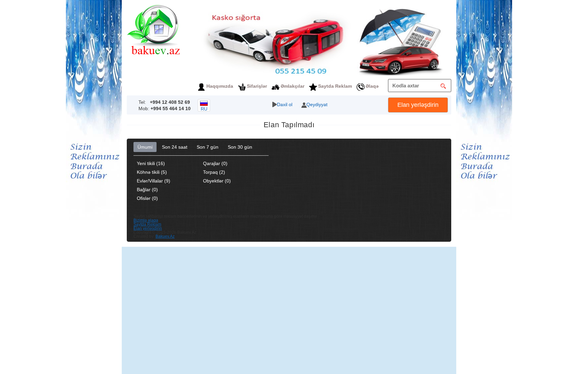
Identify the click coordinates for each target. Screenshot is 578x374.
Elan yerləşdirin (418, 104)
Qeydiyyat (316, 104)
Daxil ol (284, 104)
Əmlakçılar (292, 86)
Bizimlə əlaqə (145, 220)
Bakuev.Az (165, 236)
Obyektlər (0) (217, 180)
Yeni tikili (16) (151, 163)
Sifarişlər (257, 86)
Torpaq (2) (214, 172)
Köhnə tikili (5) (152, 172)
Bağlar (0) (147, 189)
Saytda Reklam (335, 86)
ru (204, 108)
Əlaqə (372, 86)
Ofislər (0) (147, 198)
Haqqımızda (219, 86)
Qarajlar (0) (215, 163)
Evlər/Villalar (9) (153, 180)
